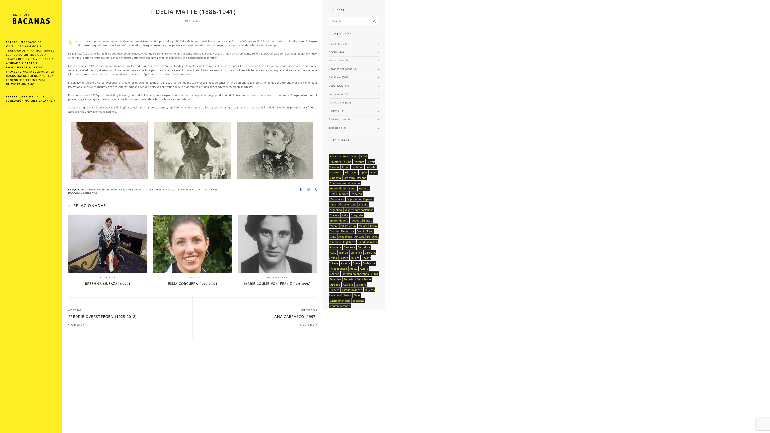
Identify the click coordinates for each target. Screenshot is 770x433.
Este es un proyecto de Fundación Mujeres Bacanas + (30, 98)
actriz (333, 252)
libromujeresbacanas (355, 274)
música (355, 258)
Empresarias (336, 94)
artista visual (348, 226)
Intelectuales (277, 277)
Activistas (194, 21)
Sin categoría (337, 119)
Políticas (334, 111)
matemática (337, 199)
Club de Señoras (110, 189)
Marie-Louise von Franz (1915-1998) (277, 284)
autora (364, 268)
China (345, 167)
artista (353, 268)
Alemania (354, 183)
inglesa (363, 204)
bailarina (335, 156)
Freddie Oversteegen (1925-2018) (102, 316)
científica (356, 252)
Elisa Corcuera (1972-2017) (192, 284)
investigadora (338, 268)
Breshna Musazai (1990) (107, 284)
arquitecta (336, 172)
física (373, 226)
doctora (334, 215)
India (345, 215)
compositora (338, 183)
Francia (343, 252)
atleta (373, 172)
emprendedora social (343, 188)
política (343, 258)
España (368, 199)
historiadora (351, 156)
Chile (91, 189)
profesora (369, 263)
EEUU (374, 274)
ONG (333, 236)
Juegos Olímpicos (361, 220)
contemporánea (340, 306)
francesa (356, 194)
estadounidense (352, 290)
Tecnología (335, 127)
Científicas (335, 77)
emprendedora (339, 220)
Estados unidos (367, 242)
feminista (164, 189)
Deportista (347, 231)
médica (343, 194)
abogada (335, 247)
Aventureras (336, 60)
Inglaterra (349, 242)
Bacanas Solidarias (340, 69)
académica (345, 236)
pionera (334, 290)
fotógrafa (357, 215)
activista (348, 284)
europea (335, 284)
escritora (361, 284)
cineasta (335, 178)
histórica (358, 300)
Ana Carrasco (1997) (295, 316)
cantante (349, 247)
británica (364, 188)
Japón (363, 172)
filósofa (371, 167)
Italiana (361, 178)
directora (349, 178)
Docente (359, 162)
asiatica (345, 263)
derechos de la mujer (357, 279)
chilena (334, 274)
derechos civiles (140, 189)
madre (334, 226)
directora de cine (340, 162)
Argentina (336, 210)
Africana (359, 236)
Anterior (77, 324)
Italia (333, 204)
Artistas (333, 52)
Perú (364, 156)
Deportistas (309, 310)
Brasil (333, 194)
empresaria (354, 199)
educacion (351, 172)
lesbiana (357, 167)
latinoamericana (188, 189)
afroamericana (347, 204)
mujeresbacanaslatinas (358, 210)
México (363, 226)
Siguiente (307, 324)
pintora (334, 231)
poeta (356, 263)
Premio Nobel (365, 231)
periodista (364, 247)
